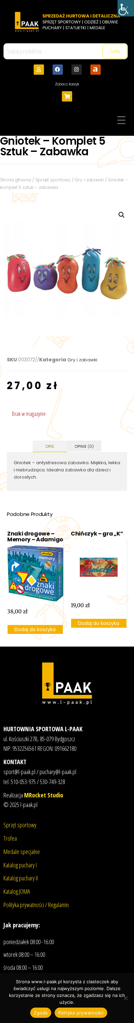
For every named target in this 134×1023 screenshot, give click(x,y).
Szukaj (115, 51)
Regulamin (58, 905)
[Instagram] (76, 69)
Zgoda (40, 1012)
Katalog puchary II (20, 878)
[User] (39, 69)
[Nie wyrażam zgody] (125, 998)
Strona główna (15, 180)
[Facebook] (58, 69)
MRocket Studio (43, 795)
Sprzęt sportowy (52, 180)
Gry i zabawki (89, 180)
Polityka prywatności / (25, 905)
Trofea (10, 838)
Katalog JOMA (16, 891)
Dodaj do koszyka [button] (35, 629)
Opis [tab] (50, 446)
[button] (121, 215)
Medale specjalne (21, 851)
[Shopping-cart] (67, 96)
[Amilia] (95, 69)
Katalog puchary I (20, 865)
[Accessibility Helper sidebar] (126, 8)
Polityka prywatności (81, 1012)
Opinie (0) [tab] (84, 446)
